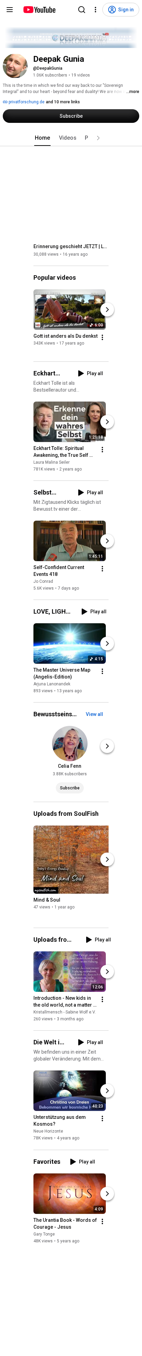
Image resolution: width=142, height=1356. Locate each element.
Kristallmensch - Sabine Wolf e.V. (64, 1012)
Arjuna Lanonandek (51, 684)
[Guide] (10, 9)
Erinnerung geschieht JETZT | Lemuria (71, 246)
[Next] (107, 309)
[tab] (42, 138)
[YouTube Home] (39, 9)
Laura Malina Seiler (51, 462)
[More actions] (102, 337)
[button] (98, 138)
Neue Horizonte (48, 1131)
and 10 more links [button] (63, 102)
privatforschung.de (26, 102)
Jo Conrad (43, 581)
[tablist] (71, 138)
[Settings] (95, 9)
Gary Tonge (44, 1234)
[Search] (82, 9)
